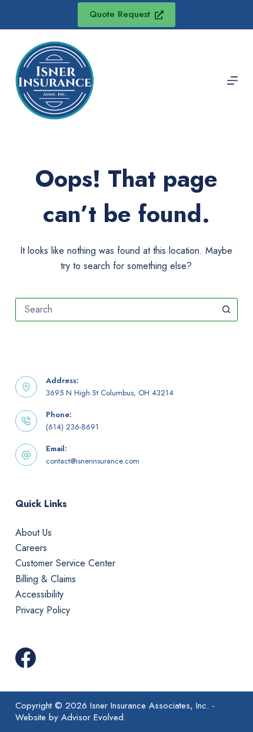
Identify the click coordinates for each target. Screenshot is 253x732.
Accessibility (39, 594)
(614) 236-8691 (72, 426)
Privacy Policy (42, 610)
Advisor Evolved (92, 717)
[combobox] (115, 309)
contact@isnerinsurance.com (92, 460)
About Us (33, 532)
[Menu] (232, 80)
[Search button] (226, 309)
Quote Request (119, 14)
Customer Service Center (65, 563)
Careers (31, 548)
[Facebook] (25, 657)
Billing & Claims (45, 579)
